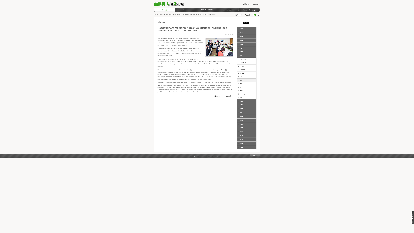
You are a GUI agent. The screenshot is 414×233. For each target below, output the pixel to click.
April (241, 87)
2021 (241, 33)
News (161, 14)
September (243, 70)
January (242, 97)
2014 (241, 101)
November (243, 63)
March (241, 90)
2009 (241, 120)
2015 (241, 56)
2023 (241, 29)
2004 (241, 139)
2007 (241, 128)
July (241, 76)
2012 (241, 109)
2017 (241, 48)
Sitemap (246, 4)
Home (156, 14)
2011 (241, 112)
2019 (241, 40)
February (242, 94)
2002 (241, 147)
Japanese (255, 4)
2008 (241, 124)
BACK (218, 96)
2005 (241, 135)
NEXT (228, 96)
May (241, 83)
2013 (241, 105)
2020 (241, 36)
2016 (241, 52)
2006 (241, 132)
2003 (241, 143)
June (241, 80)
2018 (241, 44)
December (243, 59)
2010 (241, 116)
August (242, 73)
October (242, 66)
